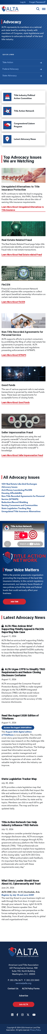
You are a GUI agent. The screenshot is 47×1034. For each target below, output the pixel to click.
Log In (23, 2)
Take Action (8, 63)
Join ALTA (23, 1004)
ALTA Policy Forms (30, 988)
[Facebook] (18, 1015)
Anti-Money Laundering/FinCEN (17, 490)
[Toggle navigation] (43, 9)
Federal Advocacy (11, 69)
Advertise (23, 995)
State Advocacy (10, 76)
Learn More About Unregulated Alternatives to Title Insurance (23, 208)
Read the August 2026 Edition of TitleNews (20, 717)
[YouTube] (34, 1015)
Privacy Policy (35, 1030)
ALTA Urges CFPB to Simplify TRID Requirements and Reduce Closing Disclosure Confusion (23, 672)
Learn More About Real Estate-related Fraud (22, 254)
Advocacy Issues (9, 487)
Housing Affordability (12, 493)
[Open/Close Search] (37, 8)
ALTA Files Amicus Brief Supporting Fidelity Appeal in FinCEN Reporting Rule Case (23, 629)
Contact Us (13, 988)
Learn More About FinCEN (13, 301)
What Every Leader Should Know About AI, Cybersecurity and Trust (21, 882)
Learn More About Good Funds (16, 402)
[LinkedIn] (12, 1015)
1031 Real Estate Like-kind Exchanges (19, 484)
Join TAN (14, 601)
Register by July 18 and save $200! (18, 895)
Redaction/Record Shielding (15, 502)
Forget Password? (37, 2)
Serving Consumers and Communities (20, 505)
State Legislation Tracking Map (16, 509)
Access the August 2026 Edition (18, 727)
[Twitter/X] (28, 1015)
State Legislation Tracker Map (19, 778)
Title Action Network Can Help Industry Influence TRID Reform (20, 823)
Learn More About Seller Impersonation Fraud (22, 455)
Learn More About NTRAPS (14, 355)
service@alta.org (23, 983)
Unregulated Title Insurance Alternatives (21, 512)
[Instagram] (22, 1015)
